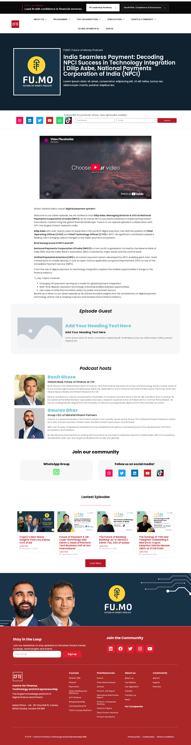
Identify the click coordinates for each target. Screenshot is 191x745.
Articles (100, 686)
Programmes (60, 19)
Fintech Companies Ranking (106, 702)
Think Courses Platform (80, 710)
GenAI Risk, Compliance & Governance (145, 7)
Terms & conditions (165, 737)
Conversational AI (77, 706)
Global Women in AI (88, 28)
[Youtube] (49, 120)
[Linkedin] (29, 120)
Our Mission (130, 682)
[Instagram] (19, 120)
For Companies (134, 706)
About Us (39, 19)
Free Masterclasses (106, 682)
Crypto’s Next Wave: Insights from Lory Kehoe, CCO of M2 (34, 539)
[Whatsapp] (59, 120)
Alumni (156, 678)
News (127, 699)
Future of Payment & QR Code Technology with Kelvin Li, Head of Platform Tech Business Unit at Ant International (75, 542)
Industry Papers (104, 708)
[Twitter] (39, 120)
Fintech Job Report (106, 691)
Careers (129, 691)
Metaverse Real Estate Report (108, 696)
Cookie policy (148, 737)
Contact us (130, 695)
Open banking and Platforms (78, 692)
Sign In (109, 28)
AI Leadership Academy (103, 7)
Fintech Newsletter (106, 716)
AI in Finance (75, 697)
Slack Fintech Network (107, 712)
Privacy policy (134, 737)
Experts (156, 682)
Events (100, 678)
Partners (157, 686)
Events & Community (142, 19)
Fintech (72, 682)
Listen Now (23, 546)
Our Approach (132, 686)
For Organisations (87, 19)
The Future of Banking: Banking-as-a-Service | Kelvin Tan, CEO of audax (114, 539)
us (132, 678)
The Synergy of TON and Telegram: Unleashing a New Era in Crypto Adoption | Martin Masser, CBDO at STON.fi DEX (154, 542)
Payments (74, 686)
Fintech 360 (74, 678)
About (128, 678)
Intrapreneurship (77, 701)
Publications (115, 19)
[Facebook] (120, 649)
